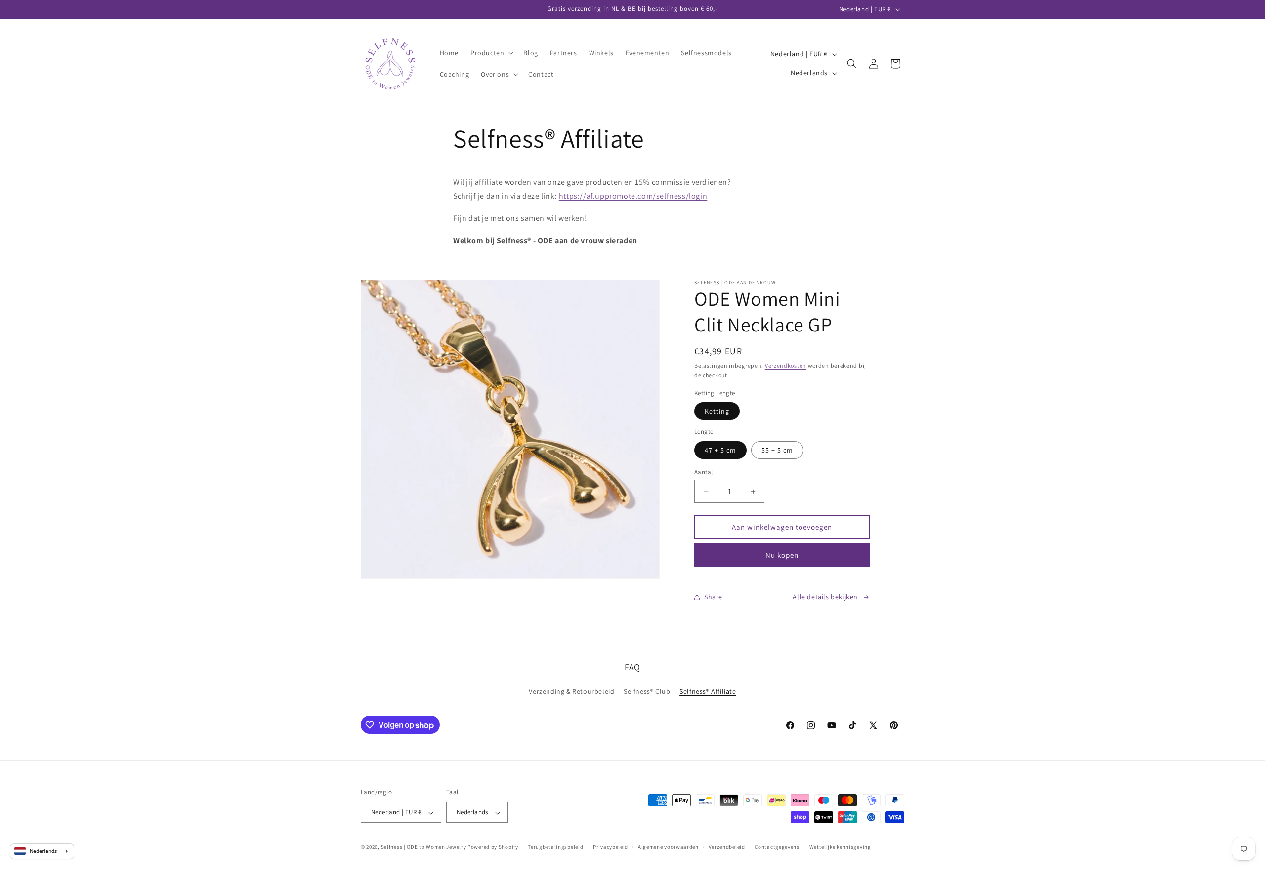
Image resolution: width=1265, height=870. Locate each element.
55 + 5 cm (777, 450)
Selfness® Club (647, 691)
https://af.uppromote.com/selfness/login (633, 196)
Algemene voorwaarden (668, 846)
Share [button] (713, 596)
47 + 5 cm (720, 450)
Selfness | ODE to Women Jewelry (423, 847)
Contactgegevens (777, 846)
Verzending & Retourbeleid (571, 691)
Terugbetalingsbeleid (555, 846)
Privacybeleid (610, 846)
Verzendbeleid (727, 846)
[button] (490, 52)
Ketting (717, 411)
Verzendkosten (785, 365)
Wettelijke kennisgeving (840, 846)
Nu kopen (782, 555)
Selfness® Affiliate (707, 691)
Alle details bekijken (825, 596)
